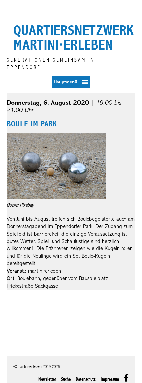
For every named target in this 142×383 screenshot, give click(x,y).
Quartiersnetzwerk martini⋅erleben (73, 37)
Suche (66, 379)
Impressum (110, 379)
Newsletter (47, 379)
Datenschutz (86, 379)
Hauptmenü (65, 81)
